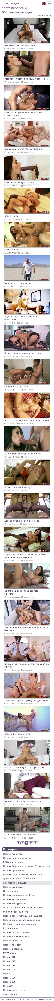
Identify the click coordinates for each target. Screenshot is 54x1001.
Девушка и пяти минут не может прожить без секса (26, 629)
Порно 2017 (9, 957)
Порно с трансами (12, 945)
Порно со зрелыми (13, 887)
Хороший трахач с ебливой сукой (21, 521)
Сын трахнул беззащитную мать (21, 834)
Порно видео (10, 3)
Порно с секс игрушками (16, 932)
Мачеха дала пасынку (16, 386)
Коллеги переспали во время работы (23, 353)
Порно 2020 (9, 969)
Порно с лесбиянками (14, 899)
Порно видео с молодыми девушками (23, 916)
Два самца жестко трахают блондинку (24, 149)
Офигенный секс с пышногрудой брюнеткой (21, 592)
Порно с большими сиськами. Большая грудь (26, 866)
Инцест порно (10, 891)
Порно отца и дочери (14, 990)
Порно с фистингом (13, 949)
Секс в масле (11, 249)
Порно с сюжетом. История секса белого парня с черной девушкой (26, 556)
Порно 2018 (9, 961)
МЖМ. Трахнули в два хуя (18, 487)
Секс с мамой (10, 994)
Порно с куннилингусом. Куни (18, 895)
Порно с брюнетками (14, 870)
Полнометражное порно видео (19, 924)
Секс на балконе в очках (17, 734)
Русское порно (10, 928)
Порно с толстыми (12, 940)
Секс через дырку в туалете (19, 182)
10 (31, 843)
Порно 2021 (9, 973)
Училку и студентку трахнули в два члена (26, 700)
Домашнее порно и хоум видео (19, 878)
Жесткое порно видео (14, 883)
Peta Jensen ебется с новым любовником (26, 79)
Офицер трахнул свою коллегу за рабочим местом (26, 665)
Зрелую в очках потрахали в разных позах (26, 420)
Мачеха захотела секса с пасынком (23, 801)
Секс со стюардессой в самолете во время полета (23, 114)
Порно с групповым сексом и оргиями (23, 874)
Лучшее (48, 15)
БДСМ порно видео (13, 862)
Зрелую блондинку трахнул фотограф (24, 767)
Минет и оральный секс (15, 912)
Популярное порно (14, 8)
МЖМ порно (9, 953)
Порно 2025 (9, 978)
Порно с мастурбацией (15, 903)
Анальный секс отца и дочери (20, 45)
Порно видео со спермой (16, 936)
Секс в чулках (11, 216)
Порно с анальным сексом (17, 858)
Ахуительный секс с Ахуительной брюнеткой (21, 318)
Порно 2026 (9, 982)
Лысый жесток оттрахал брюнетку (22, 453)
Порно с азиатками (13, 854)
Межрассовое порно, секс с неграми (22, 907)
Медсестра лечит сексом (17, 283)
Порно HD (8, 986)
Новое (40, 15)
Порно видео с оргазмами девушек (21, 920)
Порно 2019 (9, 965)
